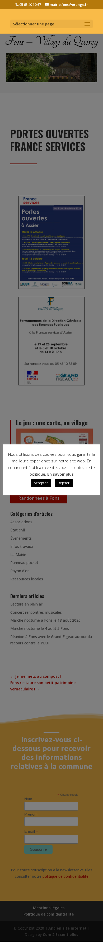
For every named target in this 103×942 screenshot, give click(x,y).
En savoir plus (60, 474)
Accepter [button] (41, 482)
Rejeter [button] (63, 482)
